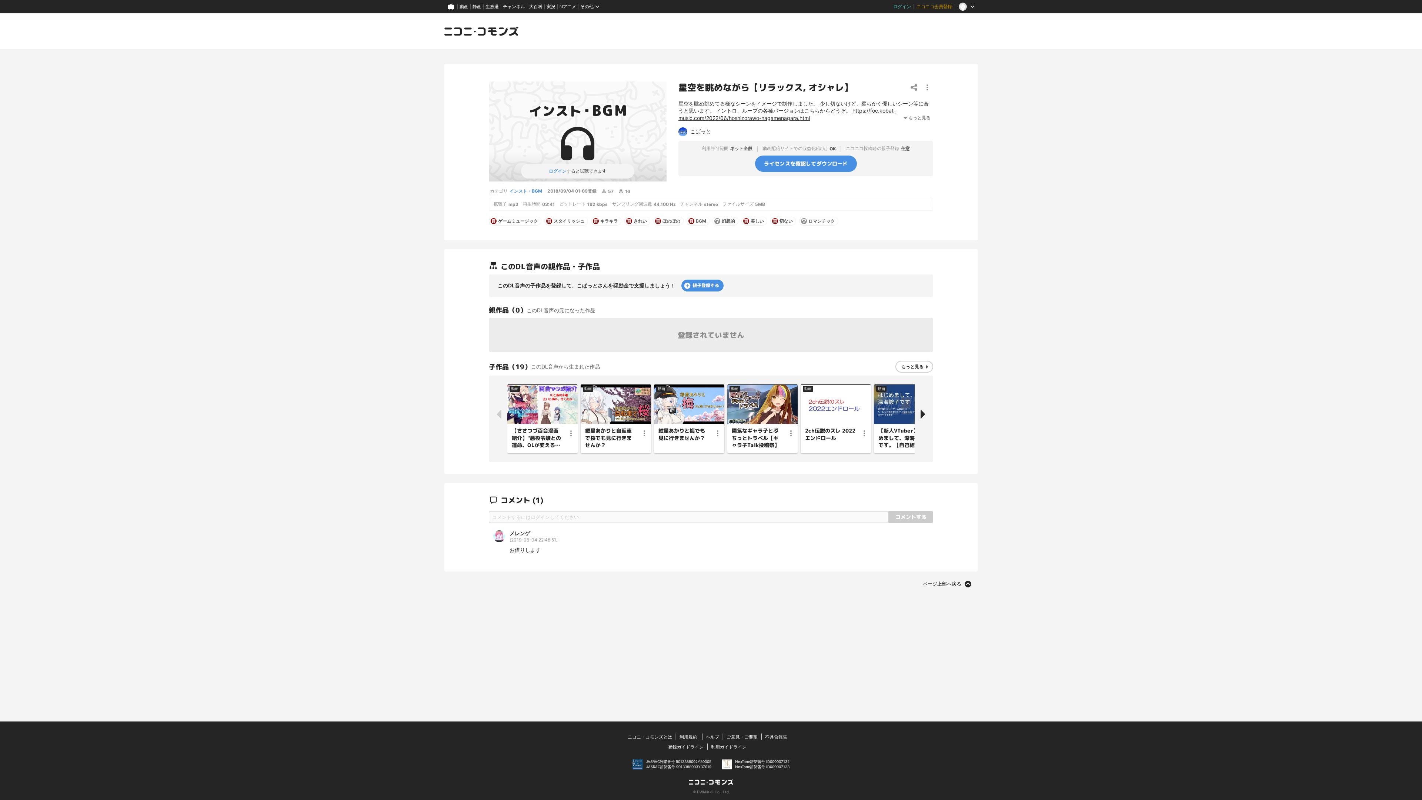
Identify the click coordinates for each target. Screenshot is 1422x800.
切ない (786, 221)
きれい (640, 221)
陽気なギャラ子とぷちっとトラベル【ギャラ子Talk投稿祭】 (756, 438)
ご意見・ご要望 (742, 737)
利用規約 (688, 737)
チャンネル (514, 6)
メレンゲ (520, 533)
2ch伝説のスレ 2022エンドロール (830, 434)
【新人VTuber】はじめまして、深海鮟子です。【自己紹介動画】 (903, 438)
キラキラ (609, 221)
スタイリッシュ (569, 221)
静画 (477, 6)
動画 (464, 6)
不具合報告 (776, 737)
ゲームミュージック (518, 221)
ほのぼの (671, 221)
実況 (551, 6)
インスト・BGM (526, 191)
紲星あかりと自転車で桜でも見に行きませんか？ (608, 438)
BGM (701, 221)
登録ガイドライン (686, 747)
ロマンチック (821, 221)
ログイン (902, 6)
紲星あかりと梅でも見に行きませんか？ (681, 434)
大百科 (536, 6)
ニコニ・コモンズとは (650, 737)
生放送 (492, 6)
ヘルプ (712, 737)
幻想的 (728, 221)
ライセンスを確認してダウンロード (806, 163)
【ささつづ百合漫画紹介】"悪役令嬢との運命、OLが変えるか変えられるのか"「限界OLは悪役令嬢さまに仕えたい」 (536, 438)
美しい (757, 221)
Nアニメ (568, 6)
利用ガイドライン (729, 747)
